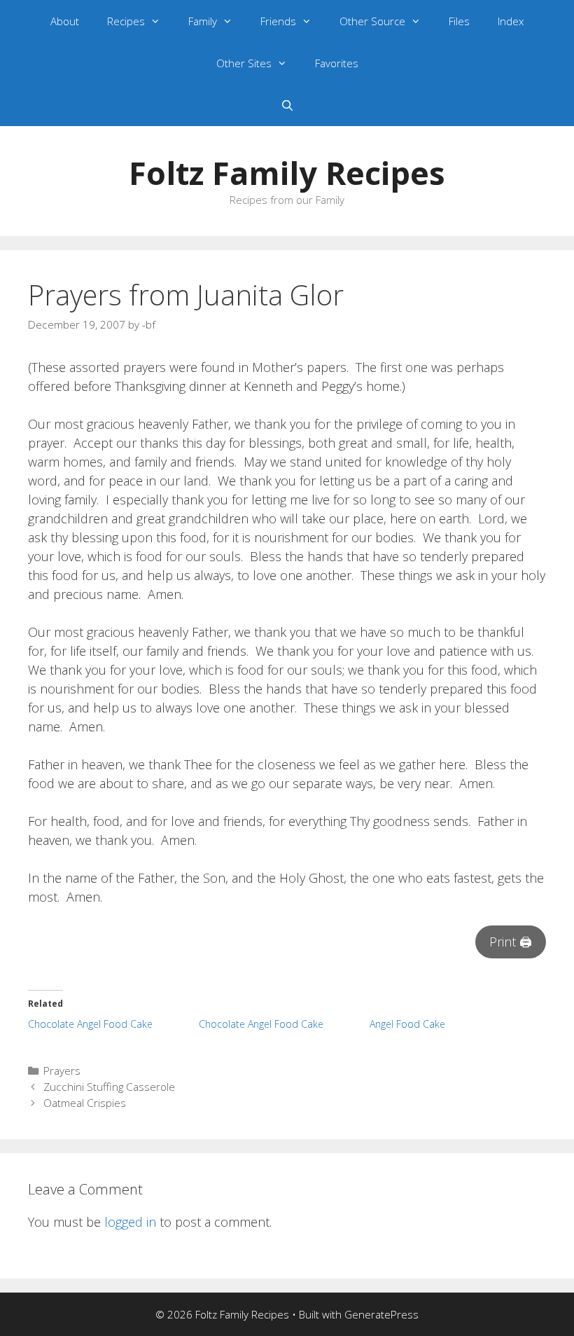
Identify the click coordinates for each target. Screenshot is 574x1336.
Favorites (336, 63)
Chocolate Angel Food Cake (90, 1024)
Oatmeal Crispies (84, 1103)
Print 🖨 (510, 941)
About (64, 21)
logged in (130, 1221)
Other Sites (244, 63)
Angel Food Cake (407, 1024)
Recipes (126, 21)
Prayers (61, 1070)
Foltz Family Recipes (287, 172)
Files (459, 21)
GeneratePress (381, 1314)
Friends (278, 21)
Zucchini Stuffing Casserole (109, 1087)
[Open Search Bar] (286, 105)
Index (511, 21)
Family (202, 21)
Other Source (372, 21)
